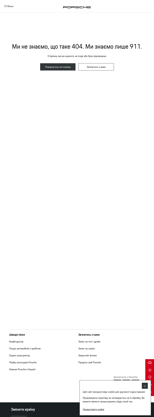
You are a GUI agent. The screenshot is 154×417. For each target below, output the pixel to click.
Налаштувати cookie (93, 409)
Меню (10, 6)
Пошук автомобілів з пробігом (25, 348)
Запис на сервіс (86, 348)
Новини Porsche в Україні (22, 369)
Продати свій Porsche (89, 362)
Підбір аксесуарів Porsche (23, 362)
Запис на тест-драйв (89, 341)
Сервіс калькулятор (19, 355)
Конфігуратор (16, 341)
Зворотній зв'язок (87, 355)
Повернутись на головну (58, 67)
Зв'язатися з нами (96, 67)
